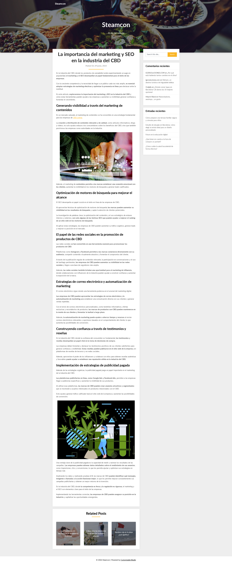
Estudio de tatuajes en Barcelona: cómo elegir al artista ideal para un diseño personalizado (160, 127)
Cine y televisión (160, 4)
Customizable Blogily (128, 560)
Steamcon (60, 4)
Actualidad (145, 4)
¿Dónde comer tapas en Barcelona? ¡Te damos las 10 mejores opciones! (159, 89)
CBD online (77, 118)
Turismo (174, 4)
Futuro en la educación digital (156, 135)
